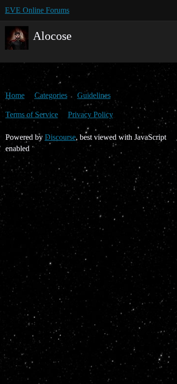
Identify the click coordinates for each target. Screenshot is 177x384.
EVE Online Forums (37, 10)
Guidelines (94, 95)
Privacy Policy (90, 114)
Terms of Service (31, 114)
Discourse (60, 137)
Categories (50, 95)
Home (15, 95)
